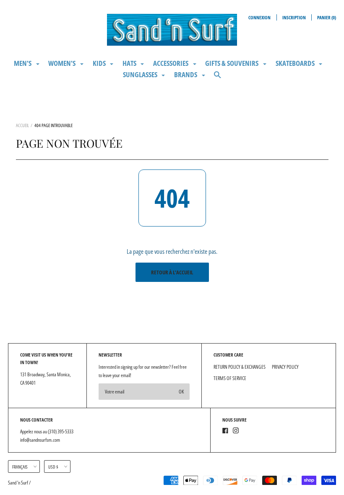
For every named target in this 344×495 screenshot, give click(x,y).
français (20, 467)
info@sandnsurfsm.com (40, 439)
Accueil (22, 125)
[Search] (217, 78)
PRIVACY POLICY (285, 366)
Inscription (294, 17)
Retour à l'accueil (172, 272)
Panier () (326, 17)
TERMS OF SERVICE (230, 378)
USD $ (53, 467)
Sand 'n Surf (18, 482)
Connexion (259, 17)
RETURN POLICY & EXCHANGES (240, 366)
